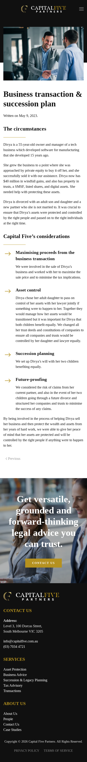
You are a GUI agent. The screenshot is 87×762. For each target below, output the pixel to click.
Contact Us (43, 563)
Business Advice (15, 675)
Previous (14, 458)
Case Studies (12, 730)
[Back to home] (43, 9)
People (8, 719)
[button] (81, 9)
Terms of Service (58, 750)
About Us (10, 714)
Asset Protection (14, 669)
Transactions (12, 691)
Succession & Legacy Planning (25, 680)
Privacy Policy (26, 750)
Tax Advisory (13, 685)
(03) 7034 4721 (14, 646)
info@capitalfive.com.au (20, 641)
